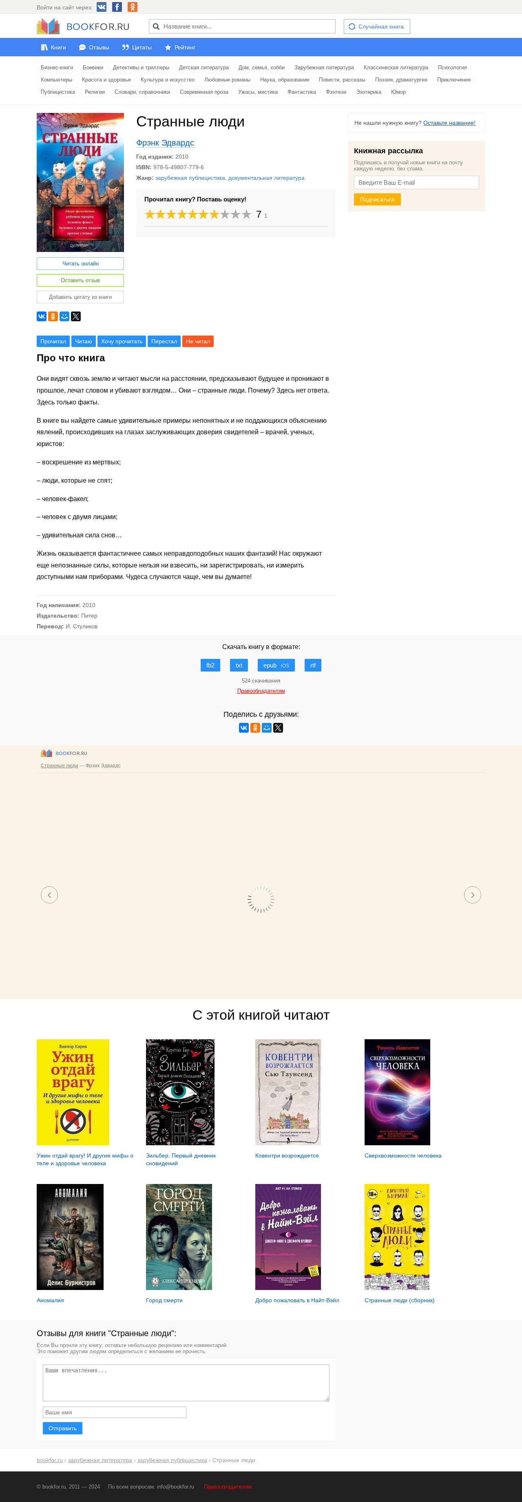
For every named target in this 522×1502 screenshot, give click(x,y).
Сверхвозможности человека (403, 1155)
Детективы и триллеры (141, 67)
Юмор (398, 92)
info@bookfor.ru (175, 1487)
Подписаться (377, 199)
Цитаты (142, 47)
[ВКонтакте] (41, 316)
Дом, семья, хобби (262, 67)
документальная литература (266, 177)
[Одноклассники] (53, 316)
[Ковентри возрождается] (288, 1143)
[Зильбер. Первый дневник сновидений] (180, 1143)
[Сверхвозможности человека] (397, 1143)
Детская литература (204, 67)
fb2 (210, 665)
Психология (452, 67)
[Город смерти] (179, 1288)
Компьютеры (56, 80)
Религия (95, 92)
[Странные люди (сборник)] (397, 1288)
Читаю (83, 341)
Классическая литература (396, 67)
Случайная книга (381, 26)
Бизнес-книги (57, 67)
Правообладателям (228, 1487)
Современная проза (204, 92)
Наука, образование (284, 80)
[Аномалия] (70, 1288)
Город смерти (164, 1300)
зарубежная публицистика (190, 177)
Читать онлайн (80, 264)
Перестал (164, 341)
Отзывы (99, 47)
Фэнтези (336, 92)
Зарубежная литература (324, 67)
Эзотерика (368, 92)
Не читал (198, 341)
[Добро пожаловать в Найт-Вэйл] (288, 1288)
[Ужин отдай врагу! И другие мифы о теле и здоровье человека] (73, 1143)
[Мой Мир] (64, 316)
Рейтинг (185, 47)
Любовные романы (227, 80)
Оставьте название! (449, 122)
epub (276, 665)
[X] (76, 316)
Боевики (93, 67)
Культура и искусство (168, 80)
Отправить (63, 1428)
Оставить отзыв (80, 280)
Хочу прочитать (121, 341)
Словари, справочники (142, 92)
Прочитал (53, 341)
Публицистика (58, 92)
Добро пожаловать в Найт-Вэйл (297, 1300)
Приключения (454, 80)
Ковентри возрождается (287, 1155)
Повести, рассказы (342, 80)
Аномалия (50, 1300)
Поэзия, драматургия (401, 80)
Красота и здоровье (106, 80)
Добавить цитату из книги (80, 297)
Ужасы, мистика (258, 92)
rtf (313, 665)
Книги (58, 47)
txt (239, 665)
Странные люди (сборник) (400, 1300)
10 (246, 214)
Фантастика (302, 92)
